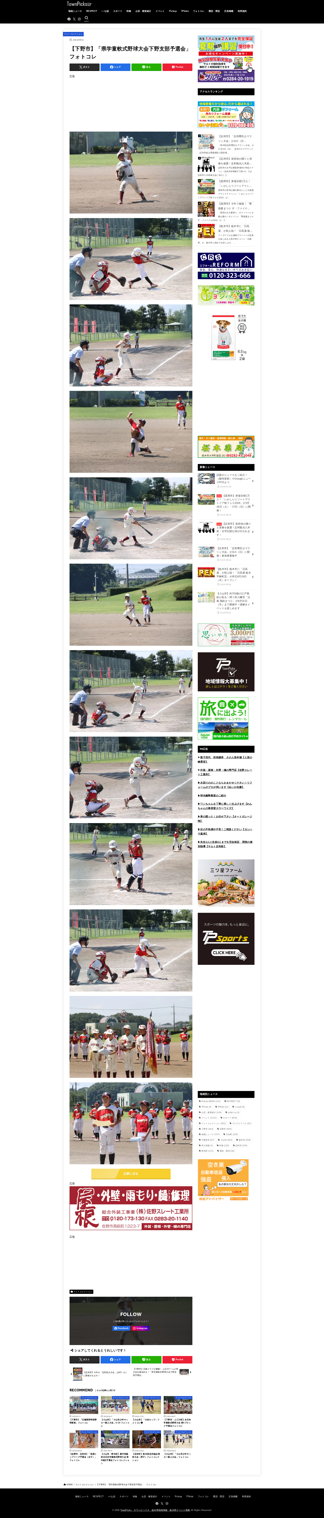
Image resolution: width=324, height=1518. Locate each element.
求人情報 (207, 1145)
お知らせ (233, 1112)
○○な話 (105, 11)
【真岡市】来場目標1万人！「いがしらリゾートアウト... (234, 183)
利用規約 (242, 11)
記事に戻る (131, 1173)
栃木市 (245, 1140)
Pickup (173, 11)
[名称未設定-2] (131, 1231)
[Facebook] (69, 19)
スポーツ (117, 11)
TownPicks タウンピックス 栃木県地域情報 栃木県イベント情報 (155, 1510)
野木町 (207, 1151)
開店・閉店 (214, 11)
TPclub (206, 1107)
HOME (69, 1485)
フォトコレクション (73, 34)
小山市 (227, 1140)
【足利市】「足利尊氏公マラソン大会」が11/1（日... (235, 138)
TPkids (185, 11)
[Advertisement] (131, 102)
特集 (129, 11)
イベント (160, 11)
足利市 (241, 1145)
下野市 (207, 1129)
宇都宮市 (207, 1140)
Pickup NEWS (211, 1101)
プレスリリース (241, 1123)
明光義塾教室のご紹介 (213, 795)
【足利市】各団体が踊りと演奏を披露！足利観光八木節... (235, 161)
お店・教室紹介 (143, 11)
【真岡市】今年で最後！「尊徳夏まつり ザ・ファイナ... (235, 206)
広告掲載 (228, 11)
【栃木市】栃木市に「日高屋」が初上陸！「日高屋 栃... (235, 228)
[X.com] (74, 19)
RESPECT (91, 11)
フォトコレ (198, 11)
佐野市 (226, 1129)
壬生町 (232, 1134)
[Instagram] (79, 19)
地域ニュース (75, 11)
